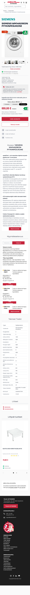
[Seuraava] (27, 62)
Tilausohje (5, 561)
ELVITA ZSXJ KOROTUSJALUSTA (12, 448)
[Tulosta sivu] (3, 137)
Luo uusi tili (22, 487)
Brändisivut (6, 543)
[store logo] (13, 2)
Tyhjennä (18, 243)
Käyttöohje (7, 407)
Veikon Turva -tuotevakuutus (10, 547)
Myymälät (5, 537)
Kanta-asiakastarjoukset (9, 568)
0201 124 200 (9, 513)
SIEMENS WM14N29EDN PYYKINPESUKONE (15, 12)
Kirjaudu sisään (13, 487)
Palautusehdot (7, 564)
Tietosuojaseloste (7, 566)
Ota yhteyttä (6, 542)
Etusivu (5, 10)
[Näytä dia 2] (16, 472)
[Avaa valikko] (4, 2)
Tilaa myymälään (9, 284)
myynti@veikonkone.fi (11, 517)
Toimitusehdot (6, 563)
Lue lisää (19, 91)
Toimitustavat (6, 556)
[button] (6, 69)
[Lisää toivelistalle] (3, 130)
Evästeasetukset (7, 569)
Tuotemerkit (11, 10)
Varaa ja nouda (15, 124)
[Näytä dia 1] (13, 472)
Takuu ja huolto (7, 559)
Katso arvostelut (15, 69)
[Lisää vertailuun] (3, 133)
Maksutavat (6, 558)
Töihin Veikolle (6, 540)
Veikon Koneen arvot (8, 548)
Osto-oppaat (6, 545)
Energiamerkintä (9, 409)
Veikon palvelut (7, 538)
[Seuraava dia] (26, 472)
